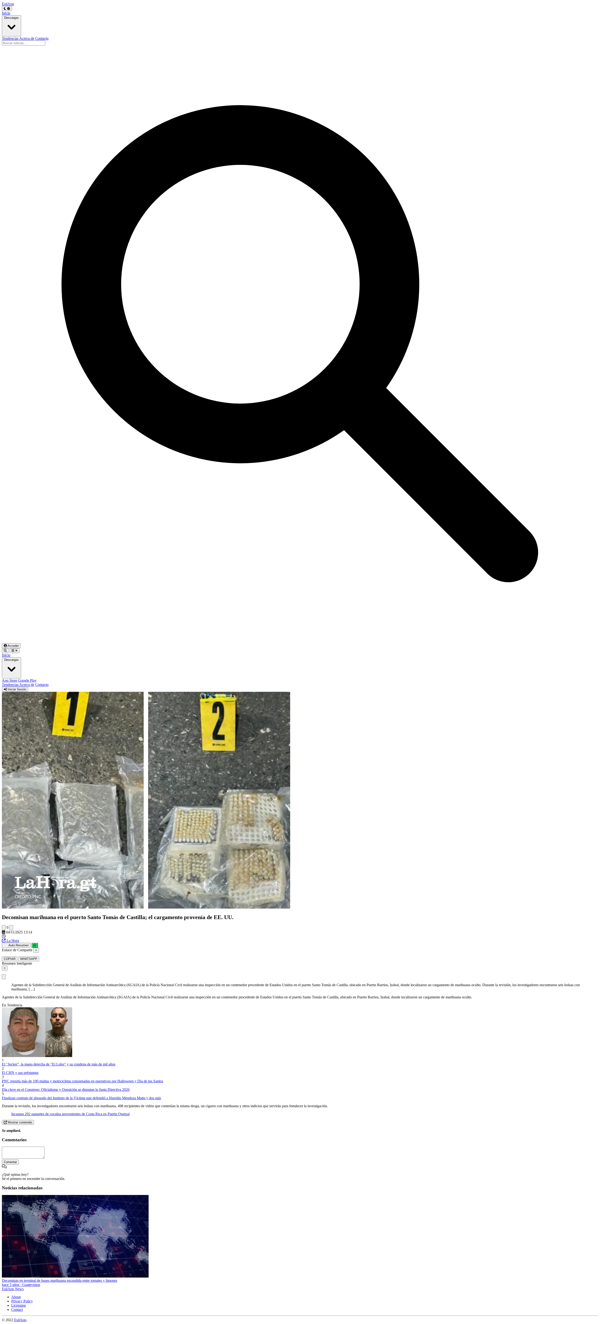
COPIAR (9, 959)
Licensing (18, 1305)
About (16, 1297)
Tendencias (10, 38)
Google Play (27, 680)
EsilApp (20, 1320)
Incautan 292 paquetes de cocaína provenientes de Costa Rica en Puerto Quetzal (70, 1114)
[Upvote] (4, 927)
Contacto (42, 38)
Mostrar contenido (19, 1122)
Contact (17, 1310)
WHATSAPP (28, 959)
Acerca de (26, 38)
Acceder (13, 645)
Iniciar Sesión (16, 689)
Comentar (10, 1162)
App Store (10, 680)
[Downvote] (11, 927)
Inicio (6, 13)
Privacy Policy (22, 1301)
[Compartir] (34, 945)
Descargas (11, 17)
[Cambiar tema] (7, 8)
